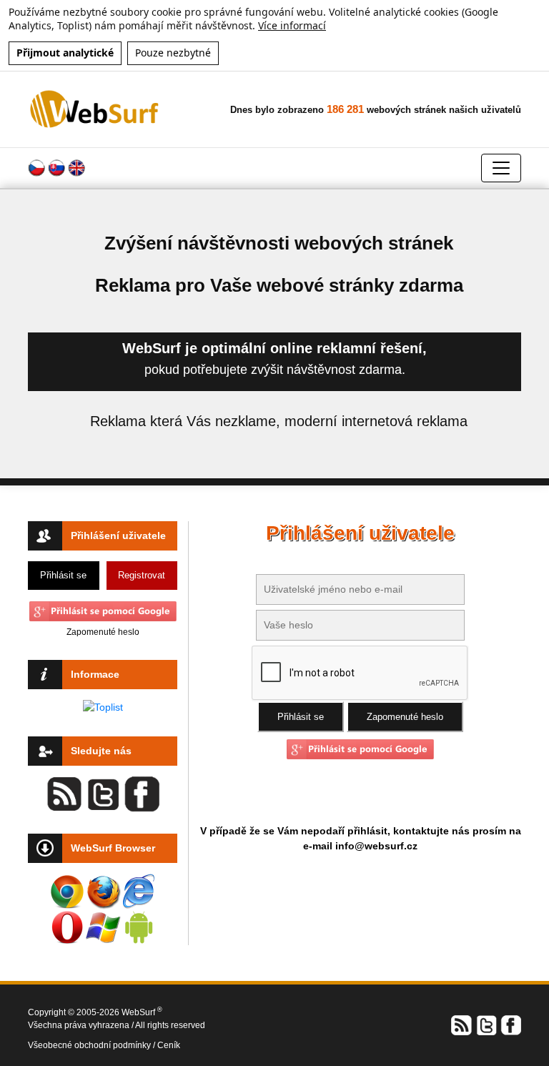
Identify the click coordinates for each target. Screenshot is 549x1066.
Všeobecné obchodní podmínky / (92, 1045)
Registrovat (141, 575)
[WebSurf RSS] (462, 1024)
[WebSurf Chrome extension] (67, 891)
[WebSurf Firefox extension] (103, 891)
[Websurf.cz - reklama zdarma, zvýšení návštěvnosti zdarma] (95, 108)
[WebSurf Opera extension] (67, 927)
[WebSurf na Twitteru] (486, 1024)
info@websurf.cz (376, 846)
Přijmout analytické (65, 52)
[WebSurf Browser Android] (139, 927)
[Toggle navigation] (501, 168)
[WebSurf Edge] (139, 891)
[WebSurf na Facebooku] (510, 1024)
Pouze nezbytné (173, 52)
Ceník (168, 1045)
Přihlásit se (63, 575)
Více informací (292, 25)
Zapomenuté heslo (102, 632)
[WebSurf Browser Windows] (103, 927)
